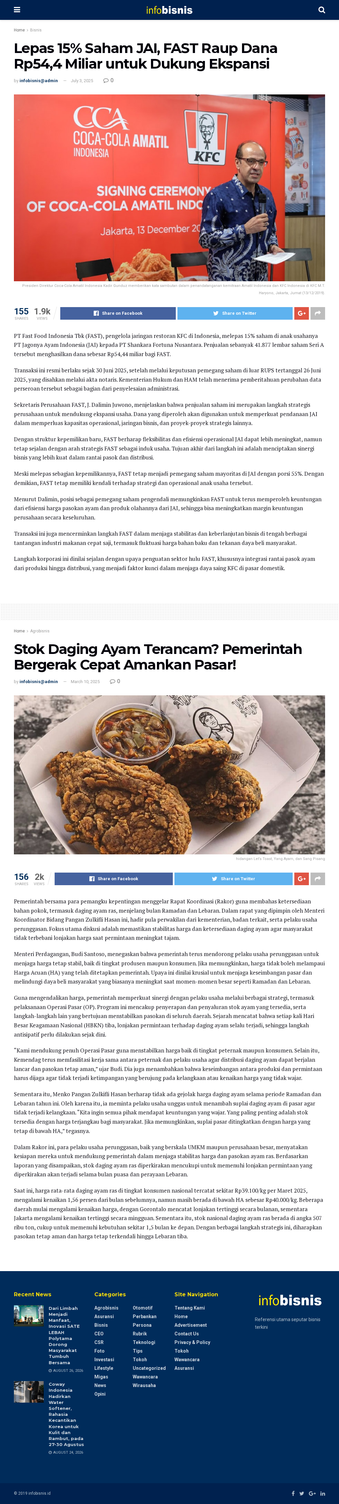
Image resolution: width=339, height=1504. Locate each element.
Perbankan (145, 1316)
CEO (99, 1333)
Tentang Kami (189, 1308)
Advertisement (190, 1325)
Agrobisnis (40, 631)
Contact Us (186, 1333)
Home (19, 30)
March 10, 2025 (85, 681)
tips (138, 1351)
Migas (101, 1376)
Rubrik (140, 1333)
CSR (99, 1342)
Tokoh (140, 1359)
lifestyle (103, 1368)
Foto (99, 1351)
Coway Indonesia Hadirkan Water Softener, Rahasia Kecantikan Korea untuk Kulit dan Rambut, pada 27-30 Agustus (66, 1414)
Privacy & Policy (192, 1342)
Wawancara (145, 1376)
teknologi (144, 1342)
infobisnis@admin (39, 80)
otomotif (143, 1308)
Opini (100, 1394)
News (100, 1385)
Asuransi (104, 1316)
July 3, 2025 (82, 80)
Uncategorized (149, 1368)
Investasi (104, 1359)
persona (142, 1325)
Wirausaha (144, 1385)
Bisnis (36, 30)
